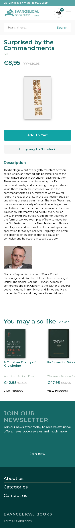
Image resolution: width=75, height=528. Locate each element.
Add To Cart (37, 135)
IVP (6, 54)
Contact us (15, 495)
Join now (37, 454)
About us (13, 478)
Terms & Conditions (17, 521)
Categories (16, 487)
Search (62, 27)
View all (64, 322)
